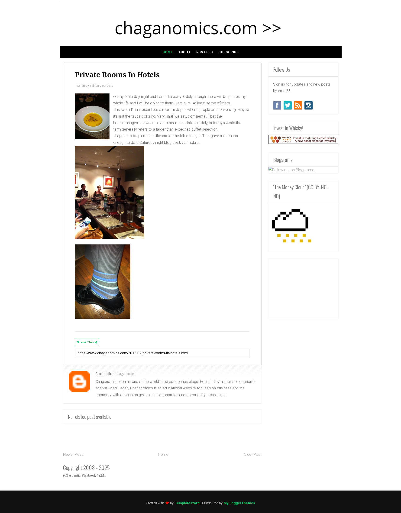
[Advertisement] (303, 288)
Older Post (253, 454)
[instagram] (308, 105)
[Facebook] (277, 105)
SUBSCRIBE (229, 52)
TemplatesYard (187, 503)
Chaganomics (125, 373)
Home (167, 52)
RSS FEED (204, 52)
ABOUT (184, 52)
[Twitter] (288, 105)
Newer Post (73, 454)
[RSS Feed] (298, 105)
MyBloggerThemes (239, 503)
